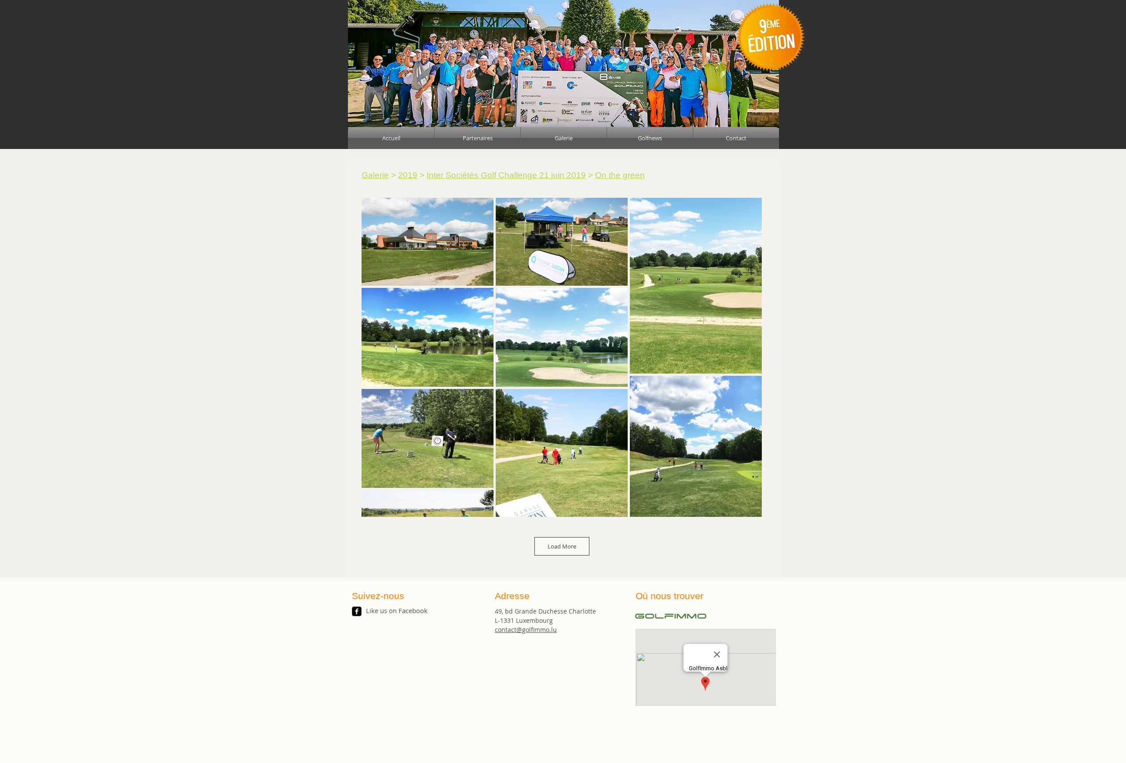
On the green (620, 175)
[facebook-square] (357, 611)
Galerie (375, 175)
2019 (407, 175)
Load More (562, 546)
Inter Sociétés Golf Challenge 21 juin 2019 (506, 175)
